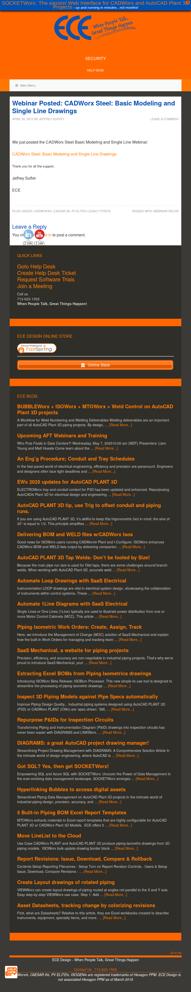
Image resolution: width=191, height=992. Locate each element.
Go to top (176, 953)
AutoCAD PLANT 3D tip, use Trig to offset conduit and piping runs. (89, 508)
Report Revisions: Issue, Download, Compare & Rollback (84, 858)
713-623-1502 (106, 969)
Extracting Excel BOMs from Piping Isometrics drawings (84, 673)
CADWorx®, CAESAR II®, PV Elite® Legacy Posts (72, 211)
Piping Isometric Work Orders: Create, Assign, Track (79, 626)
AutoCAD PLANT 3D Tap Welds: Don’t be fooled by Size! (83, 557)
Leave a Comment (164, 119)
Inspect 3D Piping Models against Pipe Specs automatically (87, 696)
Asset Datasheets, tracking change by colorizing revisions (86, 905)
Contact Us (83, 969)
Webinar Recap (166, 211)
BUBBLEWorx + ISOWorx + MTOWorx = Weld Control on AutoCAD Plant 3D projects (95, 409)
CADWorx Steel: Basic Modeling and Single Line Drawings (64, 154)
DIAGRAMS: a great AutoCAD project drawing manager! (83, 742)
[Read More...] (120, 424)
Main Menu (28, 85)
